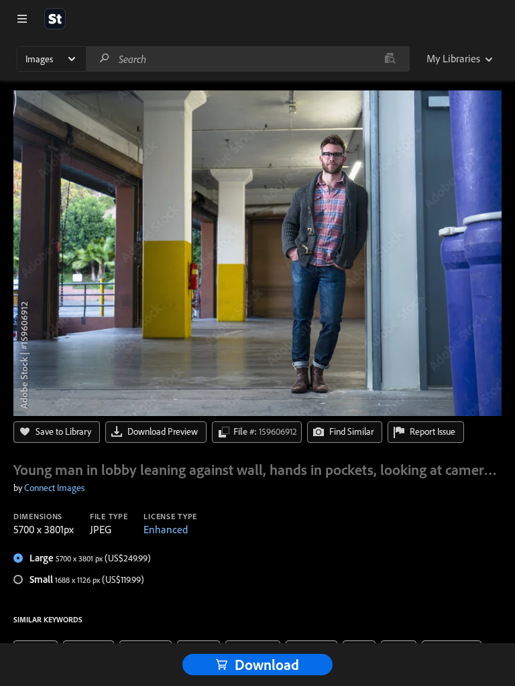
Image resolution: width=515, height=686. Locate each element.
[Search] (104, 58)
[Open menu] (22, 18)
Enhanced (166, 529)
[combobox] (247, 59)
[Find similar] (390, 59)
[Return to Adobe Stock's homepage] (55, 18)
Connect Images (54, 488)
